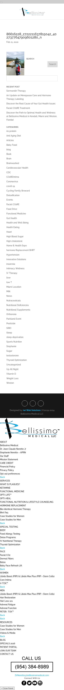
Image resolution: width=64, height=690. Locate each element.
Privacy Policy (7, 470)
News (9, 296)
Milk (8, 291)
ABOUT (3, 442)
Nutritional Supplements (18, 310)
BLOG (3, 640)
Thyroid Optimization (16, 360)
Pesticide (10, 323)
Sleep (9, 332)
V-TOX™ (4, 583)
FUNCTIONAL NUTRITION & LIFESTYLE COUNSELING (26, 502)
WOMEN (4, 573)
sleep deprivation (14, 337)
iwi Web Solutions (32, 410)
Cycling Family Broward (18, 191)
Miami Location (13, 287)
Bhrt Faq (4, 512)
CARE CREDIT (6, 463)
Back (2, 477)
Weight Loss (12, 378)
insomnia (10, 264)
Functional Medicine (16, 213)
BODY (3, 530)
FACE (2, 551)
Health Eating (12, 227)
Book (8, 154)
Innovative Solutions (16, 259)
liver (8, 277)
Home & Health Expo (16, 245)
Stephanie (11, 346)
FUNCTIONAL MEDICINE (12, 491)
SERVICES (5, 481)
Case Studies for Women (12, 516)
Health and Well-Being (17, 222)
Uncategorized (13, 364)
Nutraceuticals (13, 300)
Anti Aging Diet (13, 136)
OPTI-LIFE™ (5, 495)
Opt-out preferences (10, 474)
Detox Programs (8, 537)
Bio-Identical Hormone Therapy (15, 509)
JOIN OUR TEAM (8, 650)
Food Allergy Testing (10, 534)
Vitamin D (11, 374)
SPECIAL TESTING (9, 527)
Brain (8, 158)
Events (9, 200)
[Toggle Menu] (1, 2)
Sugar (9, 351)
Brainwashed (12, 163)
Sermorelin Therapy (16, 91)
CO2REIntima (12, 177)
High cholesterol (14, 241)
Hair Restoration (7, 597)
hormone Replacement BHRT (20, 250)
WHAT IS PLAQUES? (10, 484)
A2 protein (11, 131)
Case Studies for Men (10, 519)
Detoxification (12, 195)
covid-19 (10, 186)
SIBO (8, 328)
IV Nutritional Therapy (11, 541)
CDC (8, 172)
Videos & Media (7, 633)
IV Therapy (11, 273)
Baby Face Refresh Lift (11, 565)
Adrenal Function (8, 608)
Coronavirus (12, 181)
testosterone (12, 355)
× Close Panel (7, 688)
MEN (2, 590)
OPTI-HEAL (5, 498)
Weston (10, 383)
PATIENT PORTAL (8, 647)
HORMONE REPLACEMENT (13, 505)
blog (8, 149)
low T (9, 282)
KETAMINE (5, 488)
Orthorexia (11, 314)
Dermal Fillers (7, 558)
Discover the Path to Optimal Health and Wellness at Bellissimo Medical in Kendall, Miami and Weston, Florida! (31, 116)
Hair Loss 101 (6, 601)
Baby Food (11, 145)
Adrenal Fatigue (7, 604)
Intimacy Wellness (15, 268)
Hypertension (12, 255)
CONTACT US (7, 654)
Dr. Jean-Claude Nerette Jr (13, 449)
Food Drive (11, 209)
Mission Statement (9, 459)
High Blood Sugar (15, 236)
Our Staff (4, 456)
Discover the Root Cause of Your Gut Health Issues (30, 103)
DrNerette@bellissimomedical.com (32, 675)
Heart (9, 232)
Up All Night (12, 369)
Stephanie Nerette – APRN (13, 452)
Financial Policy (7, 466)
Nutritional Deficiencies (17, 305)
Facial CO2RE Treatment (18, 108)
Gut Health (11, 218)
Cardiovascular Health (17, 168)
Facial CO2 (5, 555)
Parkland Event (13, 319)
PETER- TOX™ (7, 611)
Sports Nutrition (14, 342)
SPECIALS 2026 (7, 643)
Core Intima (5, 580)
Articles (10, 140)
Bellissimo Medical (9, 445)
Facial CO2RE (12, 204)
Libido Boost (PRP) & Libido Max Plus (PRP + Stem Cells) (27, 576)
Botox (3, 562)
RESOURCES (6, 622)
